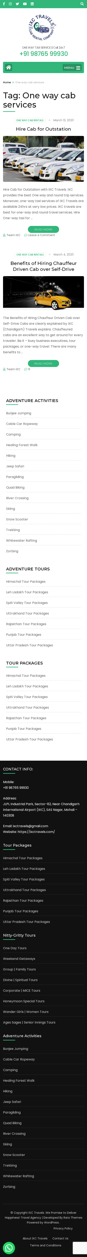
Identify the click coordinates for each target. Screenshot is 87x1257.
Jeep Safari (15, 466)
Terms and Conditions (45, 1245)
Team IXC (13, 235)
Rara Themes (73, 1218)
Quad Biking (15, 487)
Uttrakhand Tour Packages (27, 613)
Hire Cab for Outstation (43, 129)
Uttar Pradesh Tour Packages (29, 645)
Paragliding (15, 477)
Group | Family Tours (19, 969)
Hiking (10, 455)
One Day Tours (15, 948)
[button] (9, 1248)
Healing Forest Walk (22, 445)
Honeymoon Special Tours (24, 1001)
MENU (69, 68)
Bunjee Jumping (18, 413)
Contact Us (60, 1238)
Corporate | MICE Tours (21, 990)
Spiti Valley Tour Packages (27, 602)
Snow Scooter (17, 519)
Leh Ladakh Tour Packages (27, 592)
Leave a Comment (41, 235)
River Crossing (17, 498)
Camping (13, 434)
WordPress (51, 1222)
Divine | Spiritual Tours (20, 980)
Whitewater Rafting (21, 540)
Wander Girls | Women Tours (26, 1011)
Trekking (13, 530)
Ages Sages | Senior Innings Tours (29, 1022)
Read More (43, 229)
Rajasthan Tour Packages (26, 624)
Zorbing (12, 551)
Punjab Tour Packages (23, 634)
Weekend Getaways (19, 958)
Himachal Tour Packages (26, 581)
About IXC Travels (35, 1238)
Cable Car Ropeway (22, 423)
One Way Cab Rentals (30, 120)
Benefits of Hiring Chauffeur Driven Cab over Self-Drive (44, 266)
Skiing (10, 508)
